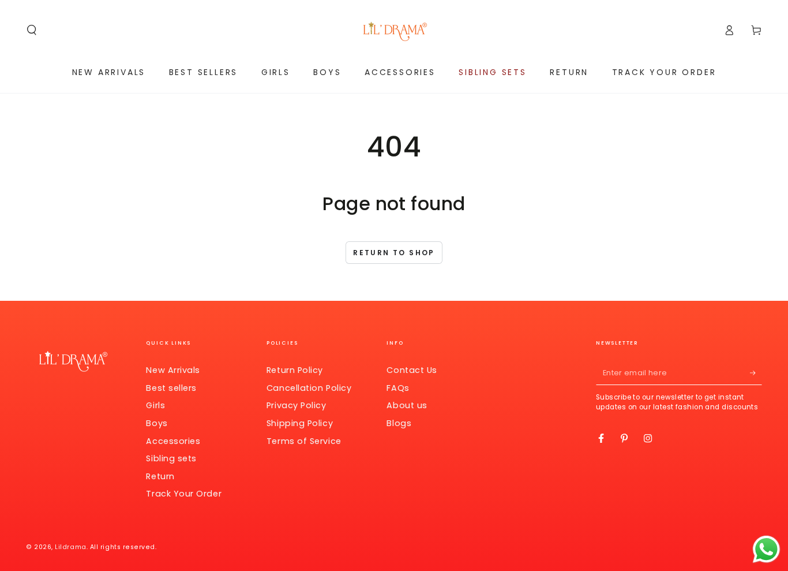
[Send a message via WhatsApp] (766, 549)
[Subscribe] (756, 373)
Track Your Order (184, 493)
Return (160, 476)
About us (407, 405)
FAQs (398, 388)
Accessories (173, 441)
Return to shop (394, 252)
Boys (156, 423)
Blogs (399, 423)
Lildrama (70, 547)
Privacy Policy (297, 405)
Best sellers (171, 388)
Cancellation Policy (309, 388)
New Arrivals (173, 370)
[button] (32, 30)
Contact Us (412, 370)
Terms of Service (304, 441)
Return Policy (295, 370)
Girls (155, 405)
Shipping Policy (300, 423)
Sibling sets (171, 458)
